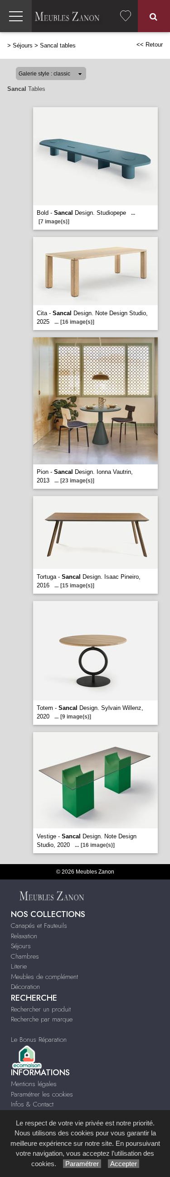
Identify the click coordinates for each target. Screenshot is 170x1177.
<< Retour (149, 44)
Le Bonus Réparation (39, 1040)
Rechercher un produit (41, 1009)
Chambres (25, 956)
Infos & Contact (32, 1104)
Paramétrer (82, 1164)
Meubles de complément (44, 977)
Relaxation (24, 936)
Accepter (123, 1164)
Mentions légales (34, 1084)
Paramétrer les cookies (42, 1094)
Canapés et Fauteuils (39, 926)
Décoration (25, 987)
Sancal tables (58, 45)
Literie (19, 966)
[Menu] (16, 16)
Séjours (23, 45)
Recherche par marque (42, 1019)
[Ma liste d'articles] (125, 16)
